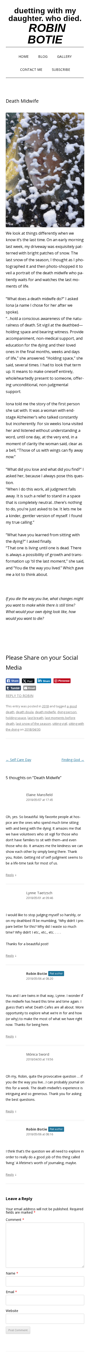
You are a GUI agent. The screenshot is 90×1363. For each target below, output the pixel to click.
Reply (10, 875)
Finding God (72, 759)
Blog (43, 56)
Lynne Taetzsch (39, 892)
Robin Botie (36, 973)
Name (12, 1273)
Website (12, 1310)
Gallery (64, 56)
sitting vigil (59, 723)
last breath (35, 718)
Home (23, 56)
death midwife (45, 712)
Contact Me (31, 69)
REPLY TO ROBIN (19, 695)
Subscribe (61, 69)
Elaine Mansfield (39, 794)
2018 (45, 706)
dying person (67, 712)
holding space (16, 718)
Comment (15, 1219)
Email (11, 1292)
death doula (25, 712)
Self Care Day (18, 759)
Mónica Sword (37, 1054)
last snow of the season (33, 723)
